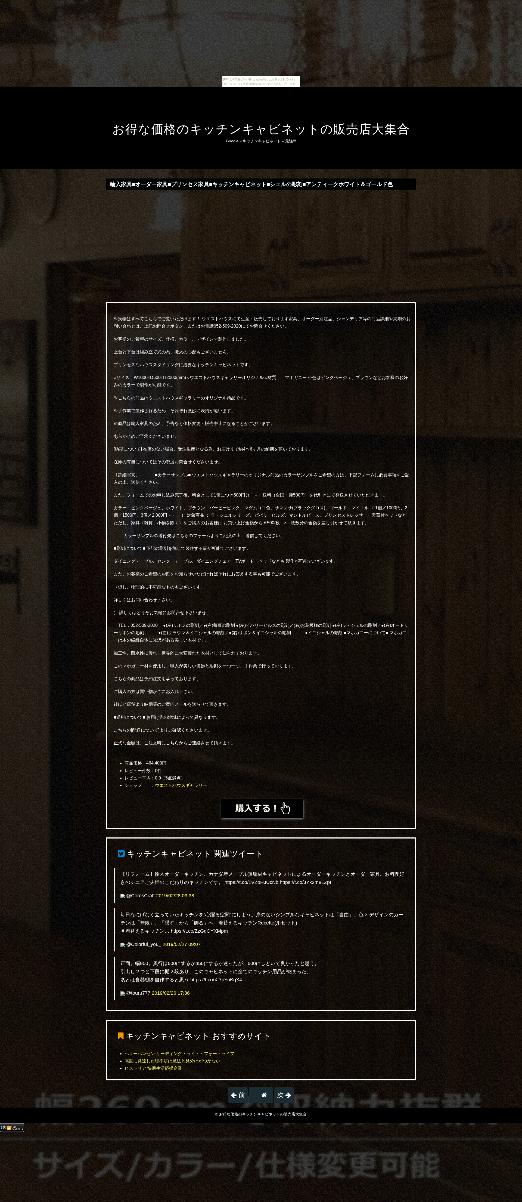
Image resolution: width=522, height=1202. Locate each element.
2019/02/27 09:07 (182, 944)
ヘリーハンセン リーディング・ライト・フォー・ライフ (179, 1053)
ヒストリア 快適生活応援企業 (153, 1068)
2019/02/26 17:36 (171, 993)
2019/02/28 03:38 (175, 895)
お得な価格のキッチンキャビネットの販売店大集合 (261, 129)
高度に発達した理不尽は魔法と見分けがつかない (172, 1061)
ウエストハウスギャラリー (181, 785)
